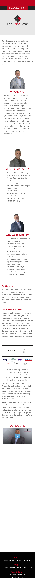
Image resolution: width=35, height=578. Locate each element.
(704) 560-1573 (13, 560)
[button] (17, 436)
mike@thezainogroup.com (17, 574)
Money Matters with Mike (17, 8)
